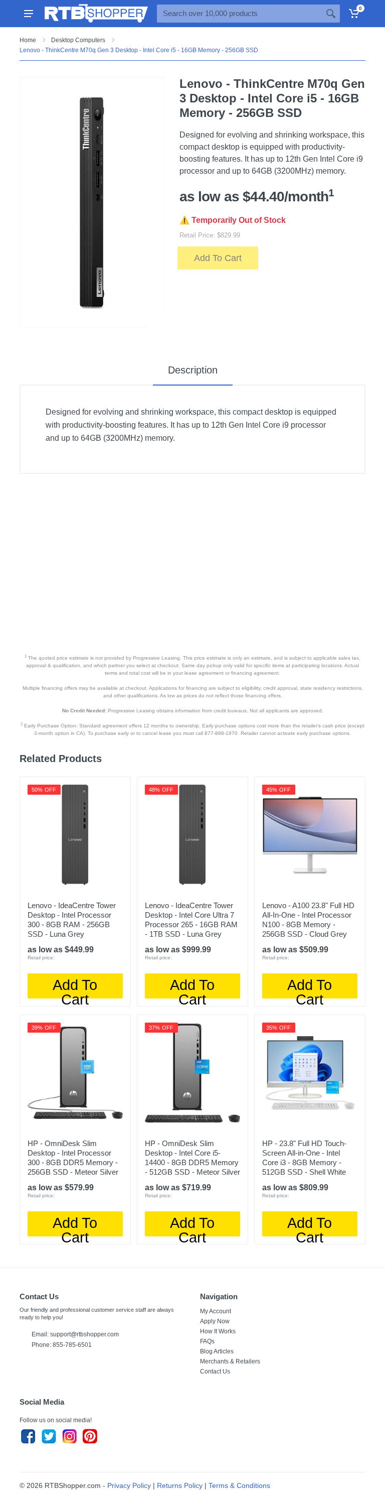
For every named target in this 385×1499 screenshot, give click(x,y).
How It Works (218, 1331)
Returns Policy (180, 1485)
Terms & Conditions (239, 1485)
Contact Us (215, 1371)
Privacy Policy (129, 1485)
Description (193, 370)
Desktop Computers (78, 40)
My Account (215, 1311)
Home (28, 40)
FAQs (207, 1341)
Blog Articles (217, 1351)
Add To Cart (218, 258)
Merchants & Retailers (230, 1361)
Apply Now (215, 1321)
